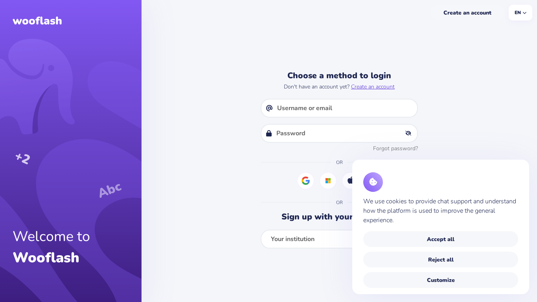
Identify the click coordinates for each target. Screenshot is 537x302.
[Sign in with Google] (305, 181)
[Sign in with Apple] (350, 181)
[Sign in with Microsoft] (328, 181)
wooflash (37, 20)
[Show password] (408, 133)
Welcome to (51, 247)
